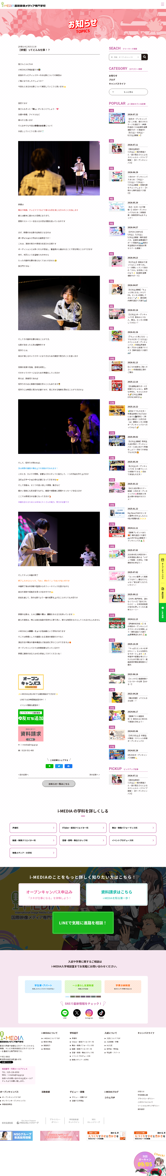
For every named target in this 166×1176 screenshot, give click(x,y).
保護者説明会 (7, 1104)
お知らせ (113, 75)
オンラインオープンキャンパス (14, 1100)
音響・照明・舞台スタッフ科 (75, 840)
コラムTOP (110, 1097)
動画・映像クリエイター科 (24, 840)
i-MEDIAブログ (112, 1091)
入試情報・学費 (112, 1042)
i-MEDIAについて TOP (52, 1038)
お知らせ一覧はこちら (59, 783)
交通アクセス (6, 1062)
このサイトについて (145, 1102)
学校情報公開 (143, 1095)
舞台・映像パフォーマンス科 (124, 827)
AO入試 (109, 1045)
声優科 (15, 827)
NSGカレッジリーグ (93, 1120)
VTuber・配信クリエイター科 (75, 827)
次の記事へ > (94, 774)
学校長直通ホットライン (73, 1120)
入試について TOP (113, 1038)
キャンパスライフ (117, 83)
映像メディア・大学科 (22, 852)
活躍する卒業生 (78, 1100)
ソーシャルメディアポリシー (149, 1105)
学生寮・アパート (113, 1052)
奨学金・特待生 (112, 1049)
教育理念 (47, 1049)
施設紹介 (47, 1045)
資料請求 (141, 1109)
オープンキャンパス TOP (11, 1097)
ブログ (112, 79)
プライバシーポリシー (146, 1098)
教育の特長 (48, 1042)
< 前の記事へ (23, 774)
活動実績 (46, 1091)
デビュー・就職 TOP (79, 1097)
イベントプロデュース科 (122, 840)
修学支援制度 (7, 1122)
